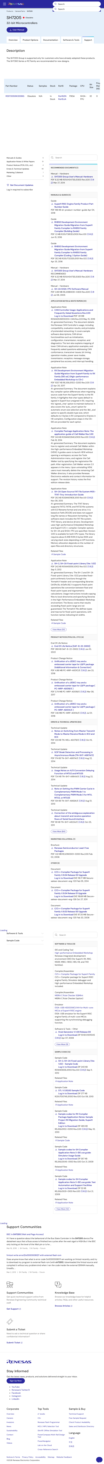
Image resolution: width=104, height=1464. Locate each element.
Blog (8, 1439)
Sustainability (12, 1430)
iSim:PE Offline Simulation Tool (50, 1430)
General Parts (20, 11)
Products (10, 11)
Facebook (16, 1393)
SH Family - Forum (37, 1248)
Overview (10, 1414)
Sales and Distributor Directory (81, 1426)
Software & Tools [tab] (71, 40)
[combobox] (77, 9)
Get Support (13, 1309)
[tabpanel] (52, 1288)
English (72, 1438)
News (9, 1426)
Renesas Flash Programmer (49, 1422)
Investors (10, 1422)
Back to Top (100, 1461)
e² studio (41, 1414)
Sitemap (51, 1457)
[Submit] (55, 9)
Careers (10, 1418)
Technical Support (76, 1414)
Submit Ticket (13, 1342)
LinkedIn (15, 1399)
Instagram (16, 1396)
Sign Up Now (16, 1380)
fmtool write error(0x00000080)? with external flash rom (34, 1255)
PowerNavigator (44, 1441)
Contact (10, 1435)
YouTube (16, 1387)
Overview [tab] (13, 40)
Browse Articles (62, 1306)
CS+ (39, 1418)
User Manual (18, 29)
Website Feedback (64, 1457)
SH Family (24, 1248)
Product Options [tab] (30, 40)
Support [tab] (88, 40)
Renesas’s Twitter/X (21, 1390)
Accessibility (40, 1457)
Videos (9, 1443)
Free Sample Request (77, 1418)
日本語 (71, 1446)
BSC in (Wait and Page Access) (25, 1234)
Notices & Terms (13, 1457)
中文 (70, 1442)
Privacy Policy (27, 1457)
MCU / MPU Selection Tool (48, 1426)
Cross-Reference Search (48, 1449)
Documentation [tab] (50, 40)
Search (77, 4)
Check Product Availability (79, 1422)
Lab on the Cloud (45, 1445)
